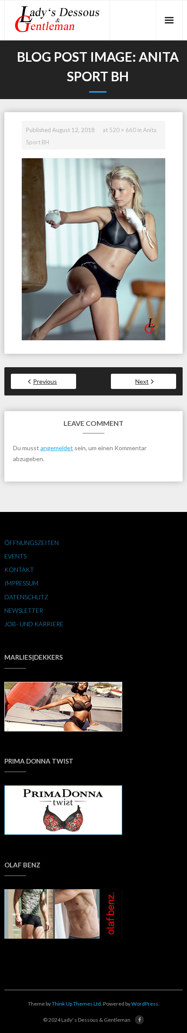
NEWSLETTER (23, 610)
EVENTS (15, 556)
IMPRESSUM (21, 583)
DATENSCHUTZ (26, 597)
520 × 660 (122, 129)
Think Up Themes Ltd (76, 1003)
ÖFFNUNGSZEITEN (31, 542)
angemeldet (56, 448)
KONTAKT (19, 569)
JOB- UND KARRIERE (33, 624)
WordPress (144, 1003)
